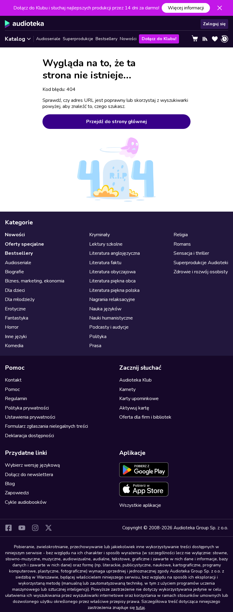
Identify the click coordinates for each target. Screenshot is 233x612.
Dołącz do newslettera (29, 474)
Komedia (14, 345)
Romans (182, 244)
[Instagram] (35, 527)
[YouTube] (21, 527)
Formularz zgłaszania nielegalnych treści (46, 426)
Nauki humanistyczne (111, 318)
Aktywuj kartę (134, 408)
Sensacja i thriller (191, 253)
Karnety (127, 389)
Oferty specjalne (24, 244)
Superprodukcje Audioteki (201, 262)
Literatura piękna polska (114, 290)
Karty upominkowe (139, 398)
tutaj (140, 607)
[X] (48, 527)
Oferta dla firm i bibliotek (145, 417)
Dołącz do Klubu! (159, 39)
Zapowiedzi (17, 492)
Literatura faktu (105, 262)
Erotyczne (15, 309)
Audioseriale (48, 39)
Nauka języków (105, 309)
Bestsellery (106, 39)
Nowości (128, 39)
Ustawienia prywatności (30, 417)
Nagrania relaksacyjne (112, 299)
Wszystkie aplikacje (140, 505)
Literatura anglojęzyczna (114, 253)
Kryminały (99, 234)
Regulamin (16, 398)
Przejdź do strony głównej (116, 121)
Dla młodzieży (20, 299)
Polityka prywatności (27, 408)
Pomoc (12, 389)
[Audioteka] (24, 24)
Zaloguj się (214, 24)
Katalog (15, 39)
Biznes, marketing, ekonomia (34, 281)
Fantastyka (16, 318)
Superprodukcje (78, 39)
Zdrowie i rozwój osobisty (201, 271)
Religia (181, 234)
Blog (10, 483)
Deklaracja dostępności (29, 435)
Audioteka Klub (135, 380)
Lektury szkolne (106, 244)
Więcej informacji (186, 8)
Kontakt (13, 380)
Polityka (97, 336)
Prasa (95, 345)
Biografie (14, 271)
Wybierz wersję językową (32, 465)
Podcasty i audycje (109, 327)
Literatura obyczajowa (112, 271)
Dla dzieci (15, 290)
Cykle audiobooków (25, 502)
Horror (12, 327)
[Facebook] (8, 527)
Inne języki (16, 336)
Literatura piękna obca (112, 281)
